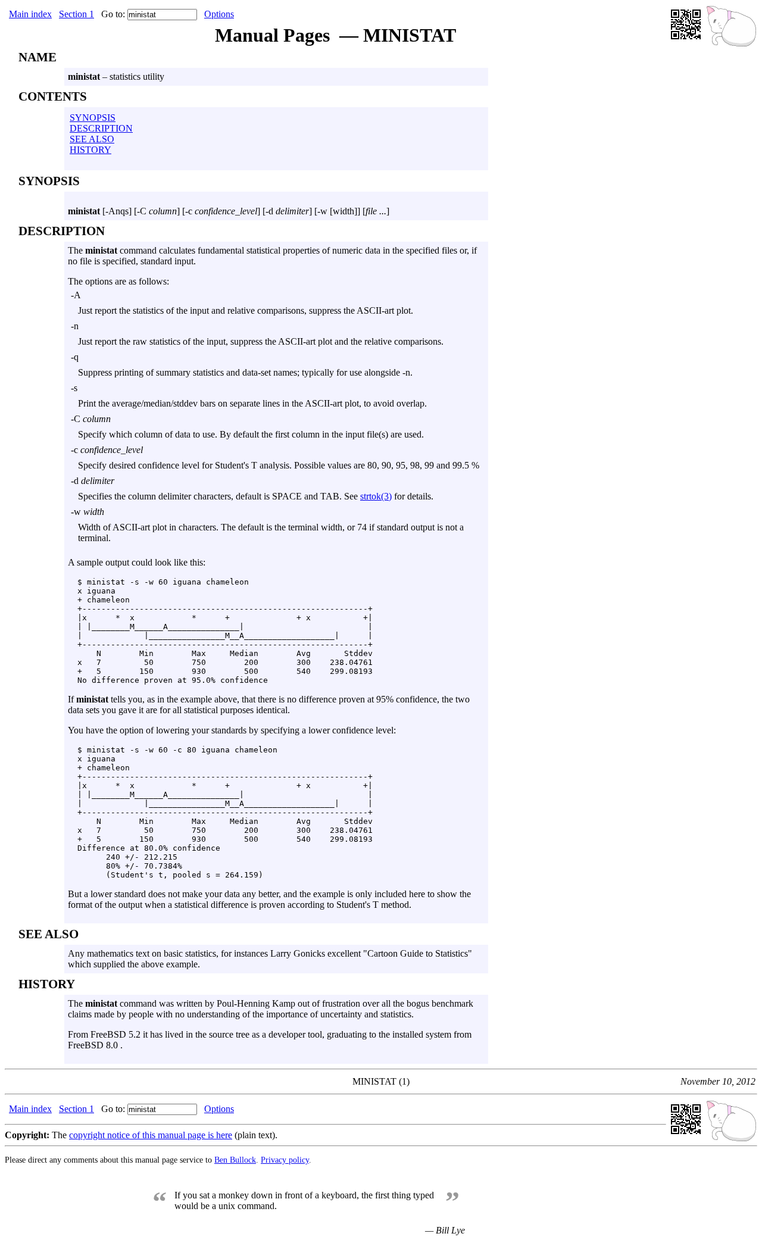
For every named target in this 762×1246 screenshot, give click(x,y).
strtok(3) (376, 496)
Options (219, 14)
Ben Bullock (235, 1159)
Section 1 (76, 14)
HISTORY (90, 150)
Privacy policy (285, 1159)
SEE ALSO (92, 139)
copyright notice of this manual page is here (150, 1135)
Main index (30, 14)
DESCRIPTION (101, 128)
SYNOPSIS (92, 118)
